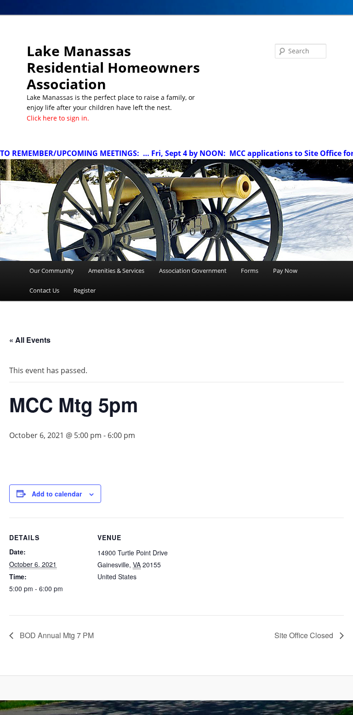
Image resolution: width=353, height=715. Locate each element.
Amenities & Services (116, 270)
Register (85, 290)
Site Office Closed (304, 635)
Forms (249, 270)
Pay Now (285, 270)
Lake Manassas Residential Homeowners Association (113, 67)
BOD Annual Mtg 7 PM (56, 635)
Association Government (193, 270)
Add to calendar (57, 493)
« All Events (30, 339)
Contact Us (44, 290)
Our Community (51, 270)
